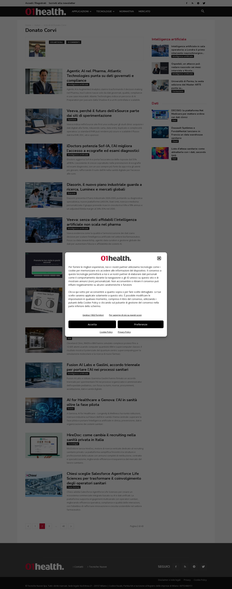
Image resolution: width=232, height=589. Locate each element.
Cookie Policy (106, 331)
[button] (159, 258)
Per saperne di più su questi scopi (125, 314)
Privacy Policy (124, 331)
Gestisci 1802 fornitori (93, 314)
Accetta (92, 324)
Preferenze (140, 324)
